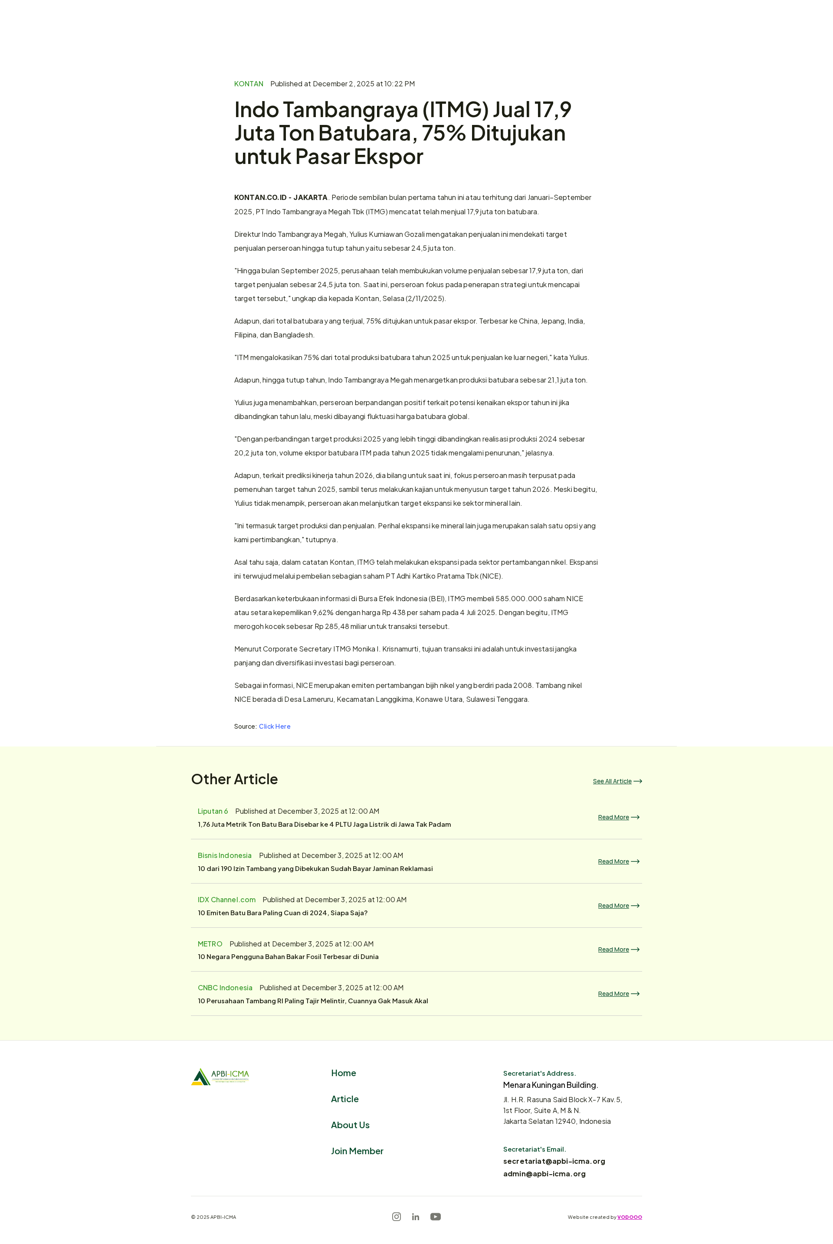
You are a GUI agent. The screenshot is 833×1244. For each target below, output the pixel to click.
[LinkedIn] (416, 1217)
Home (343, 1072)
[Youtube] (436, 1217)
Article (345, 1098)
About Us (350, 1124)
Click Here (275, 726)
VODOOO (629, 1217)
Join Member (357, 1150)
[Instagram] (396, 1217)
